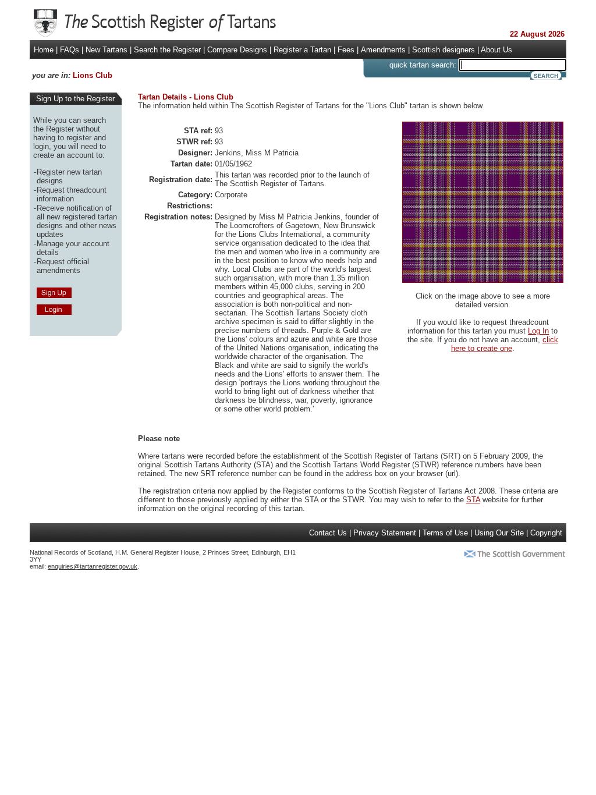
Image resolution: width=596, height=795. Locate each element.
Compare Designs (237, 49)
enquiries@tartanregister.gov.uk (92, 566)
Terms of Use (445, 532)
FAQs (69, 49)
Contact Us (328, 532)
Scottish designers (443, 49)
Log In (538, 330)
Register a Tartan (302, 49)
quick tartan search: (422, 65)
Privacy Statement (384, 532)
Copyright (546, 532)
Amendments (383, 49)
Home (44, 49)
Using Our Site (499, 532)
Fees (346, 49)
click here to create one (504, 344)
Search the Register (167, 49)
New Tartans (106, 49)
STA (473, 499)
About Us (496, 49)
